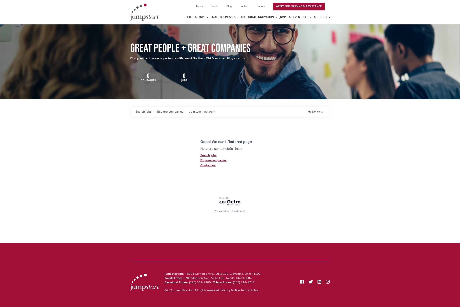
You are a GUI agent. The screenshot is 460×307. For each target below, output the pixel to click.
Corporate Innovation (257, 17)
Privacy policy (222, 211)
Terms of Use (249, 290)
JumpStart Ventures (293, 17)
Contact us (208, 165)
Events (214, 6)
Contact (244, 6)
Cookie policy (239, 211)
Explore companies (213, 160)
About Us (320, 17)
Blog (229, 6)
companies (170, 111)
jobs (143, 111)
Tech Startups (194, 17)
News (199, 6)
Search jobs (208, 155)
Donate (261, 6)
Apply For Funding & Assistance (299, 6)
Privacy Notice (230, 290)
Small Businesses (223, 17)
